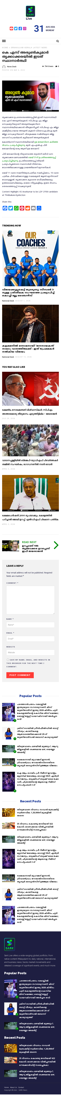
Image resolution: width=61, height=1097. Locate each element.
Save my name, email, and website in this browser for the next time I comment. (28, 663)
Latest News (40, 48)
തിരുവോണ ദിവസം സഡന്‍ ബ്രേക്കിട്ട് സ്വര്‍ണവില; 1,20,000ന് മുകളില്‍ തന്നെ (38, 813)
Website (10, 647)
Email (10, 633)
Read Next (29, 542)
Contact (21, 1087)
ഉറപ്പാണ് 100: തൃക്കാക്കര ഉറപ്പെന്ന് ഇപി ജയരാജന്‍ (36, 549)
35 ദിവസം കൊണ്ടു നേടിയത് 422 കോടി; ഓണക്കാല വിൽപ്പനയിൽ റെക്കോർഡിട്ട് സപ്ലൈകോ (35, 827)
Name (10, 619)
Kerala (28, 48)
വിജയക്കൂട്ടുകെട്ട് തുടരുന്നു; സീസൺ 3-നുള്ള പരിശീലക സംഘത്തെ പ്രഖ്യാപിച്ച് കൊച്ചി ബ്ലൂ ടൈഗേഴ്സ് (28, 292)
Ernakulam (17, 48)
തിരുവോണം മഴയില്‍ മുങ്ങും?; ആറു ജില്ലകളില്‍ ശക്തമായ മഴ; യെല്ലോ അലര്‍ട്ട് (37, 749)
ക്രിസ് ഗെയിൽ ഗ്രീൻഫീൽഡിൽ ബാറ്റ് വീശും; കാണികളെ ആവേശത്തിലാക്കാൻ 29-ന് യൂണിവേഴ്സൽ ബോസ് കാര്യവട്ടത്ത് (36, 1011)
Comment (12, 583)
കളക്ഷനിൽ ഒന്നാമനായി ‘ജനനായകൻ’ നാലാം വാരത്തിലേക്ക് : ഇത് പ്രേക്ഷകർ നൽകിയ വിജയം (28, 349)
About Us (13, 1087)
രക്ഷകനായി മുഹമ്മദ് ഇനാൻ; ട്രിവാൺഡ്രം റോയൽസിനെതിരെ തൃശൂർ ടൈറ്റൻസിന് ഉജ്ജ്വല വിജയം (37, 763)
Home (5, 48)
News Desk (11, 67)
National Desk (8, 301)
